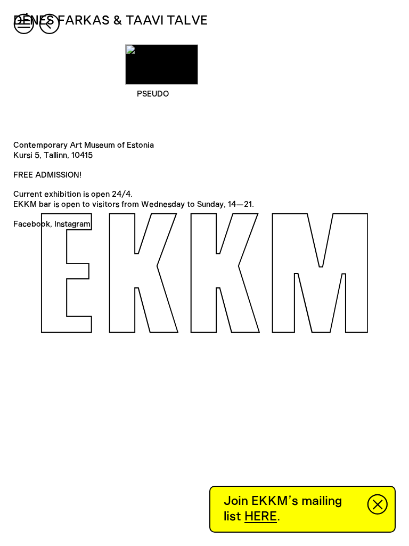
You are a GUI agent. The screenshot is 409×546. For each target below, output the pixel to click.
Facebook (31, 224)
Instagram (72, 224)
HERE (260, 516)
